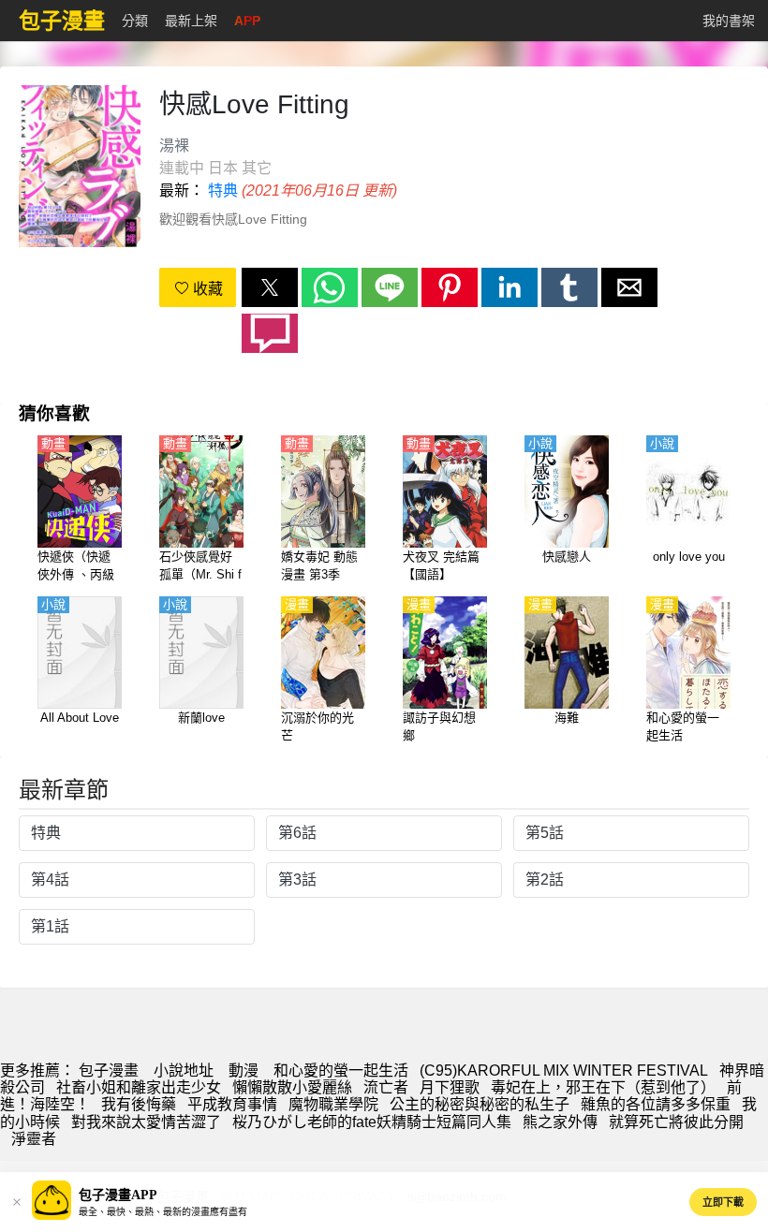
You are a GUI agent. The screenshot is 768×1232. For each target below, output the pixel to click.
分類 (135, 20)
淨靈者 (33, 1139)
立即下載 (723, 1202)
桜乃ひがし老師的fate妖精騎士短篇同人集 (371, 1122)
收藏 (206, 289)
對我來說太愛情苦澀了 (146, 1122)
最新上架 (191, 20)
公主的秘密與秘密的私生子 (479, 1104)
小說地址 (184, 1070)
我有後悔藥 (138, 1104)
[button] (270, 287)
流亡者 (385, 1087)
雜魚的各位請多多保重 (656, 1104)
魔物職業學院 (333, 1104)
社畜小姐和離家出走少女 (138, 1087)
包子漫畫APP (118, 1195)
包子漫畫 (109, 1070)
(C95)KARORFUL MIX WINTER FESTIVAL (564, 1070)
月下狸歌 (450, 1087)
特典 (223, 190)
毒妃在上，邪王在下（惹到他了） (603, 1087)
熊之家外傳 (560, 1122)
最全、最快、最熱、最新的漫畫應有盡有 (163, 1212)
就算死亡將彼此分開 (676, 1122)
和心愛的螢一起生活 (340, 1070)
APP (247, 20)
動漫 (243, 1070)
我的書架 (728, 20)
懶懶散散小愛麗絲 (292, 1087)
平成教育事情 (232, 1104)
